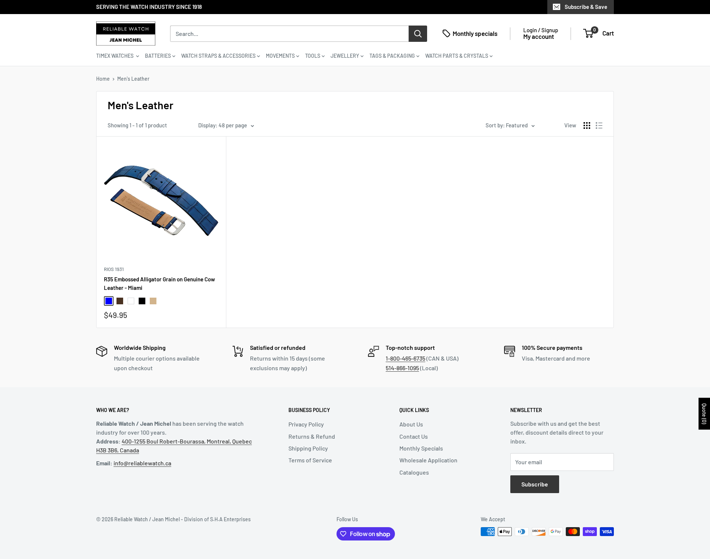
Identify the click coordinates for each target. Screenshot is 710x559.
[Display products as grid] (587, 125)
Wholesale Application (428, 459)
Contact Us (413, 436)
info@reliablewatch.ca (142, 462)
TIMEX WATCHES (115, 56)
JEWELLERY (345, 56)
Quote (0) (704, 413)
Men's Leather (133, 79)
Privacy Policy (306, 424)
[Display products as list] (599, 125)
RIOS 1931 (114, 269)
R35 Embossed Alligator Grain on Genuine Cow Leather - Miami (159, 283)
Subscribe (534, 484)
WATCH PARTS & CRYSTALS (456, 56)
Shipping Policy (308, 448)
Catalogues (414, 472)
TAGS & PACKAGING (392, 56)
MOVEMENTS (280, 56)
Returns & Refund (311, 436)
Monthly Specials (421, 448)
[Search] (418, 33)
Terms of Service (310, 459)
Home (103, 79)
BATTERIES (158, 56)
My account (538, 36)
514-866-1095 (402, 367)
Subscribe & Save (586, 6)
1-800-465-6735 (405, 358)
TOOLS (312, 56)
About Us (411, 424)
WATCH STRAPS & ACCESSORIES (218, 56)
